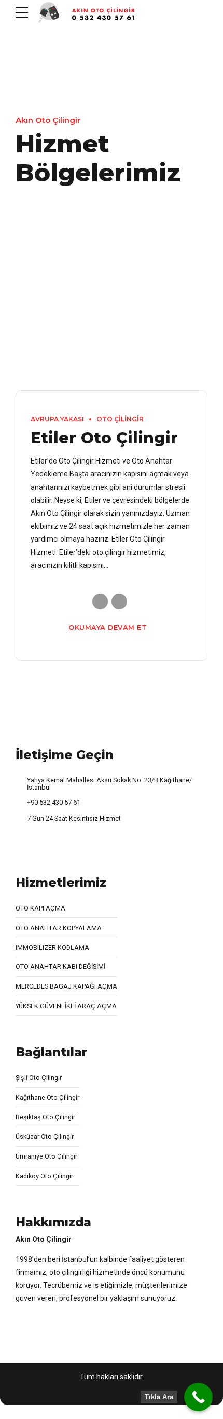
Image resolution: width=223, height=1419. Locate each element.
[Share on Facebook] (100, 601)
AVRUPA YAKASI (57, 419)
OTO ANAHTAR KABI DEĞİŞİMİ (60, 966)
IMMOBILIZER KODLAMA (52, 947)
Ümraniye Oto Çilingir (46, 1156)
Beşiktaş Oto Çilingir (45, 1117)
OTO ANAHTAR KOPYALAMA (59, 928)
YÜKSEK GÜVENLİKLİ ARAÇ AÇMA (66, 1006)
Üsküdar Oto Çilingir (45, 1136)
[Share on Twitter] (119, 601)
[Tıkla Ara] (198, 1397)
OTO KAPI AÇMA (40, 908)
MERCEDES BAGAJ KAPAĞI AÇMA (66, 986)
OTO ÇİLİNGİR (120, 419)
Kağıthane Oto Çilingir (47, 1097)
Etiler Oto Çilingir (104, 438)
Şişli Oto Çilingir (39, 1078)
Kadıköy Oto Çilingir (44, 1176)
